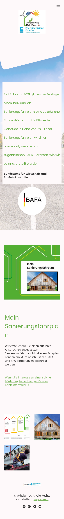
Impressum (41, 499)
